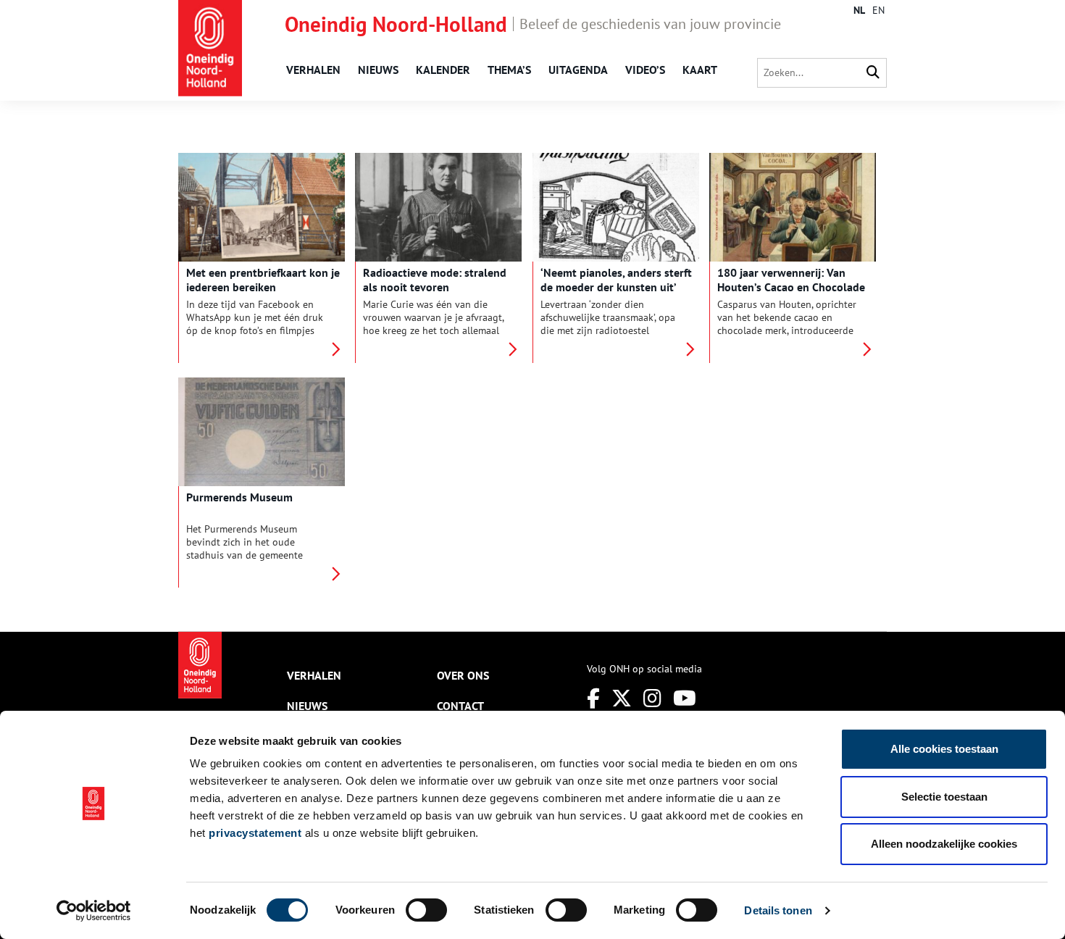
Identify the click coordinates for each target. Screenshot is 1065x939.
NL (859, 10)
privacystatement (255, 833)
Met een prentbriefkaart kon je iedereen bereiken (263, 279)
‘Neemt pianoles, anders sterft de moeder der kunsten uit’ (616, 279)
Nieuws (378, 69)
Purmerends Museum (239, 497)
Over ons (463, 675)
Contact (460, 705)
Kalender (443, 69)
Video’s (645, 69)
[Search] (873, 73)
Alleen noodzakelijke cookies (944, 844)
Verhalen (313, 69)
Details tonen (777, 910)
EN (878, 10)
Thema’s (509, 69)
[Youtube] (684, 698)
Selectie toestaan (944, 796)
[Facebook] (593, 698)
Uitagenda (578, 69)
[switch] (426, 910)
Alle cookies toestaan (944, 749)
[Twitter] (621, 698)
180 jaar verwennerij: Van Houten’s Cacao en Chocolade (791, 279)
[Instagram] (652, 698)
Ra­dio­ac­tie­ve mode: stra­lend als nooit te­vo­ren (434, 279)
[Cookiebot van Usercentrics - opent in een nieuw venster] (93, 911)
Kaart (699, 69)
